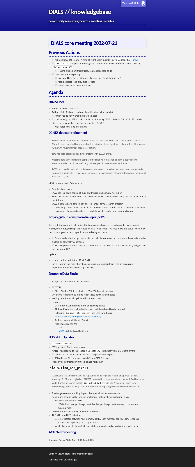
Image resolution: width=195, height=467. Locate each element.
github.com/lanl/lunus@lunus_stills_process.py (78, 317)
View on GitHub (130, 3)
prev (135, 60)
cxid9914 (62, 331)
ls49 (60, 328)
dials (90, 454)
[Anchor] (46, 21)
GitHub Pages (70, 460)
